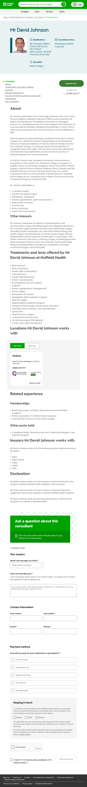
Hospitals (24, 12)
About (8, 84)
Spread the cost (22, 667)
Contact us (17, 777)
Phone (41, 717)
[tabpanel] (43, 369)
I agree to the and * (32, 761)
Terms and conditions (11, 784)
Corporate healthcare (65, 777)
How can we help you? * (21, 573)
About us (6, 777)
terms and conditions (37, 759)
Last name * (49, 613)
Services (49, 12)
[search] (42, 4)
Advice (62, 12)
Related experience (14, 93)
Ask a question (12, 101)
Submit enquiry (66, 759)
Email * (13, 626)
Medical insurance (23, 675)
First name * (16, 613)
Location (9, 90)
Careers (27, 777)
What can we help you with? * (24, 560)
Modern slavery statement (14, 780)
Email (19, 717)
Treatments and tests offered (19, 87)
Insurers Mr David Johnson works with (23, 95)
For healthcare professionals (43, 777)
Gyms (37, 12)
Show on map (34, 383)
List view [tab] (17, 346)
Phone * (47, 626)
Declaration (10, 98)
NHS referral (21, 683)
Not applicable (22, 690)
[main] (43, 394)
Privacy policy (27, 784)
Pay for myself (22, 659)
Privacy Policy (25, 734)
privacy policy (20, 762)
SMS (30, 717)
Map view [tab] (32, 346)
